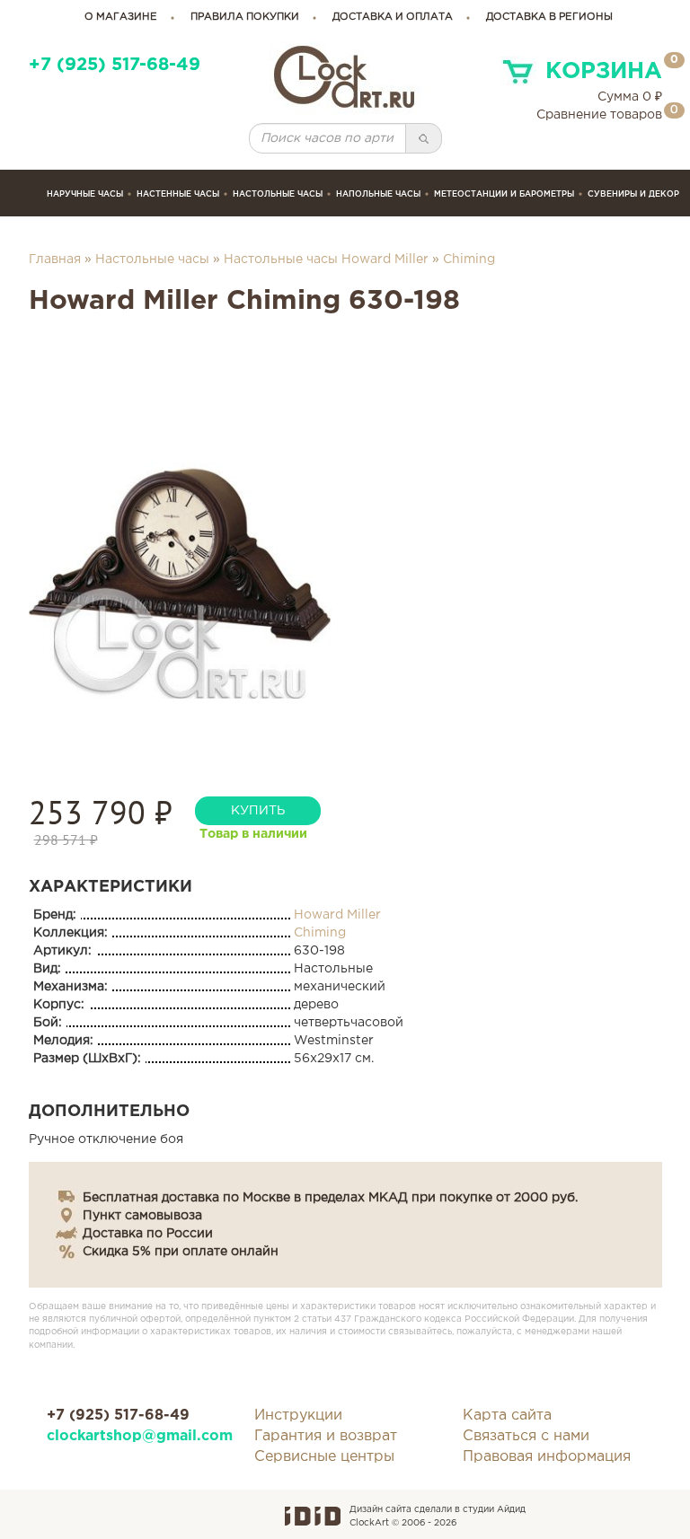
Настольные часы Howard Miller (326, 259)
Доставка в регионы (549, 17)
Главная (55, 259)
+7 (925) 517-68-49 (114, 65)
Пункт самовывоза (142, 1215)
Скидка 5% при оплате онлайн (181, 1251)
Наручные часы (85, 193)
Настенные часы (178, 193)
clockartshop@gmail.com (137, 1436)
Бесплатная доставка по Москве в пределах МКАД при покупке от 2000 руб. (330, 1197)
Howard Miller (337, 915)
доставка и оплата (392, 17)
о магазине (120, 17)
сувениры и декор (633, 193)
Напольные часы (378, 193)
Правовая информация (547, 1457)
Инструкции (298, 1415)
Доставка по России (148, 1233)
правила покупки (244, 17)
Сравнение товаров (599, 115)
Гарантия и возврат (325, 1436)
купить (258, 810)
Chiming (469, 259)
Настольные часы (278, 193)
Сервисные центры (324, 1457)
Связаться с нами (526, 1436)
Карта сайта (507, 1415)
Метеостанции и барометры (504, 193)
